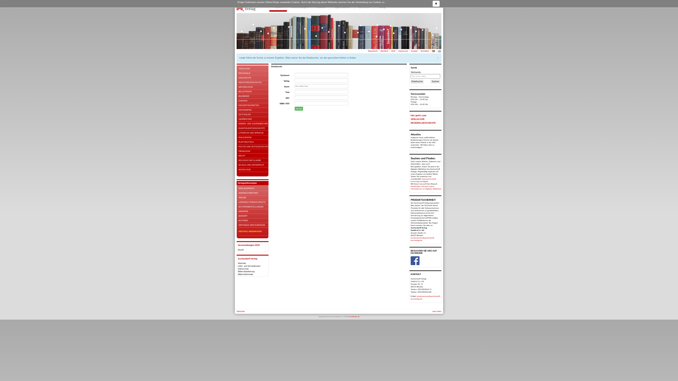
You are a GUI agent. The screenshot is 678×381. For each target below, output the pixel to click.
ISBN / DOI (284, 103)
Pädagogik (244, 151)
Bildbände (244, 96)
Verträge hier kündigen (252, 225)
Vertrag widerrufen (250, 231)
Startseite (242, 263)
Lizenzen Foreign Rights (252, 202)
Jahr (287, 98)
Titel (287, 92)
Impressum (403, 51)
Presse (242, 197)
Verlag (286, 81)
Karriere (243, 211)
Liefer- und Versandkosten (249, 266)
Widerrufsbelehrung (246, 271)
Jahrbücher (245, 119)
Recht (242, 156)
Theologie (244, 69)
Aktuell (240, 250)
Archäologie (246, 87)
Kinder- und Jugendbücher (253, 124)
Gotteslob (245, 114)
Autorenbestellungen (251, 207)
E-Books (243, 101)
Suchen (299, 109)
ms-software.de (353, 317)
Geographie (245, 110)
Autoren (243, 220)
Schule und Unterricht (251, 165)
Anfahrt (243, 216)
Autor (286, 87)
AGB (393, 51)
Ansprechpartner (248, 193)
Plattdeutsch (246, 142)
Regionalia (244, 73)
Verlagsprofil (247, 188)
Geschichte (245, 78)
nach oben (436, 311)
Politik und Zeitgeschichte (253, 147)
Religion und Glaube (250, 160)
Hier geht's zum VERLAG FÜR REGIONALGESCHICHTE (423, 119)
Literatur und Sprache (251, 133)
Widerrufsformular (245, 274)
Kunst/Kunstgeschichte (252, 128)
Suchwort (284, 75)
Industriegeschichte (250, 82)
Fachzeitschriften (249, 105)
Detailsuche (417, 81)
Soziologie (245, 169)
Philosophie (245, 137)
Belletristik (245, 91)
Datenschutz (243, 269)
